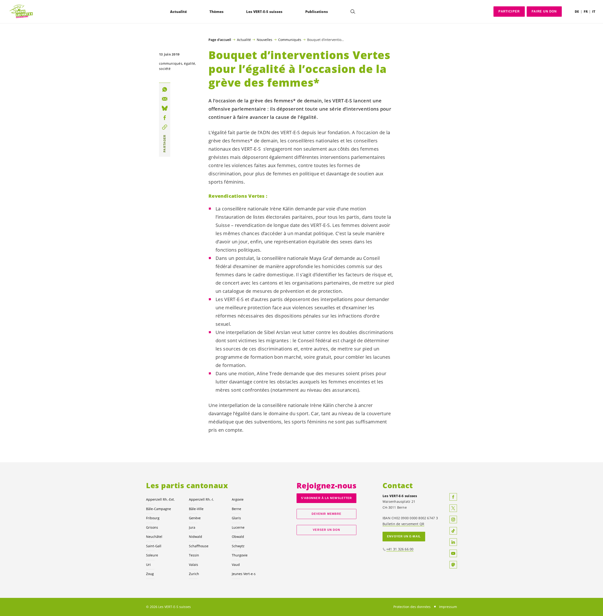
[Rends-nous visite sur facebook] (453, 497)
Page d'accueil (219, 39)
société (165, 68)
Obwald (238, 536)
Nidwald (195, 536)
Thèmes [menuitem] (216, 11)
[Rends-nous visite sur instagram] (453, 519)
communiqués (170, 63)
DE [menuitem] (577, 11)
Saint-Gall (153, 546)
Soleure (152, 555)
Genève (195, 518)
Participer (509, 11)
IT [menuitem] (593, 11)
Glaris (236, 518)
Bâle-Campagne (158, 509)
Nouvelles (264, 39)
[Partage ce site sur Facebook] (164, 117)
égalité (189, 63)
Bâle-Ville (196, 509)
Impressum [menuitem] (448, 606)
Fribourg (152, 518)
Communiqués (289, 39)
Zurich (194, 574)
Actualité (244, 39)
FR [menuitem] (586, 11)
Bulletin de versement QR (403, 524)
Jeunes (244, 574)
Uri (148, 564)
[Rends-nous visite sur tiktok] (453, 531)
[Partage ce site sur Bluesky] (164, 108)
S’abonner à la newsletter (326, 498)
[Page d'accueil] (21, 11)
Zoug (150, 574)
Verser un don (326, 529)
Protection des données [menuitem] (412, 606)
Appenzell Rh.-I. (201, 499)
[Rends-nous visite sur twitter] (453, 508)
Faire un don (544, 11)
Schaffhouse (198, 546)
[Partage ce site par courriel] (164, 99)
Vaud (236, 564)
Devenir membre (326, 513)
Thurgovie (240, 555)
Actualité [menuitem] (178, 11)
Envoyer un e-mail (404, 536)
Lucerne (238, 527)
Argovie (238, 499)
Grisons (152, 527)
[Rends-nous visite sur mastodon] (453, 564)
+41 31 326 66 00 (400, 549)
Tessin (194, 555)
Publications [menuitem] (316, 11)
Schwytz (238, 546)
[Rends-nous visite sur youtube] (453, 553)
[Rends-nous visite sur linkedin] (453, 542)
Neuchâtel (154, 536)
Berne (236, 509)
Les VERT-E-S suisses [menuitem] (264, 11)
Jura (192, 527)
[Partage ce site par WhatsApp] (164, 89)
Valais (193, 564)
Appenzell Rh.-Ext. (160, 499)
